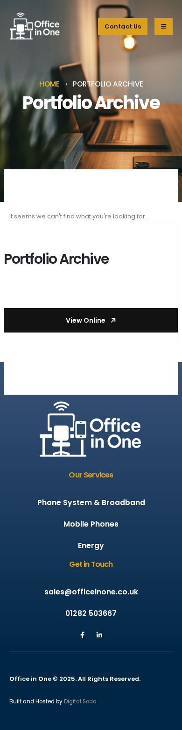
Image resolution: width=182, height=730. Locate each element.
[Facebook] (82, 635)
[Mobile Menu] (163, 26)
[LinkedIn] (99, 635)
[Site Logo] (35, 26)
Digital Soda (80, 701)
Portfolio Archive (56, 258)
